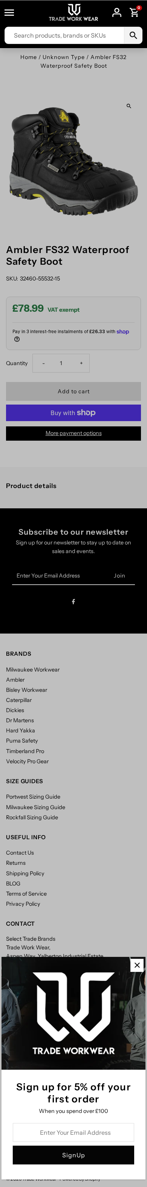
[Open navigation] (13, 12)
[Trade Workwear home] (73, 12)
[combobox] (64, 35)
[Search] (133, 35)
